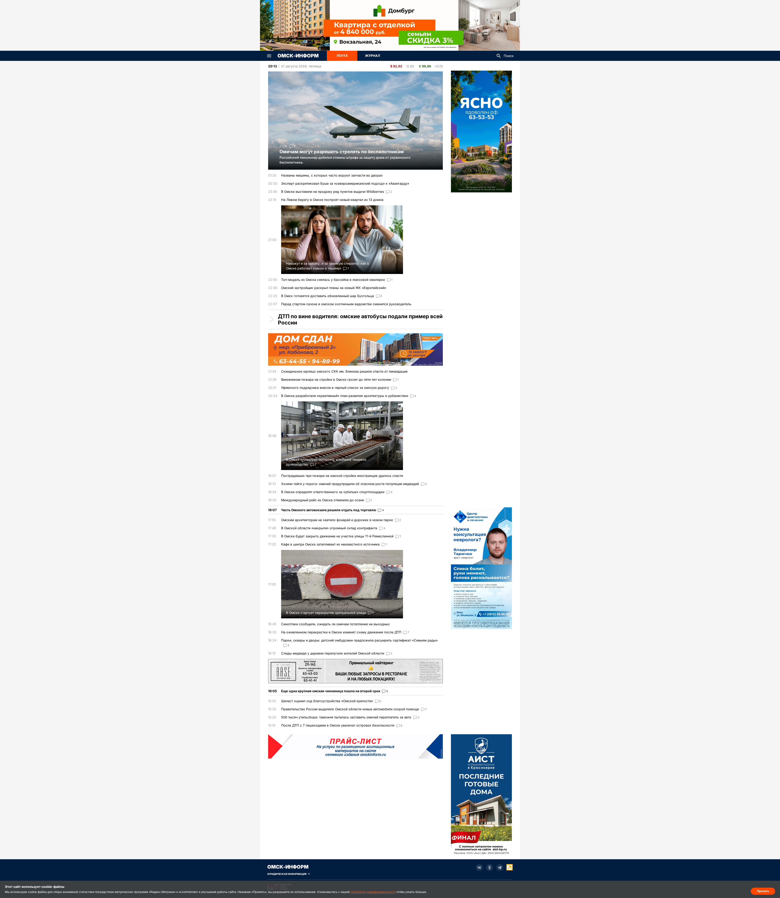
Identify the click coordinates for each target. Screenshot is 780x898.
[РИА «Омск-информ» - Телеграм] (499, 867)
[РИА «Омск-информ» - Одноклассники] (489, 867)
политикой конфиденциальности (372, 892)
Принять (763, 891)
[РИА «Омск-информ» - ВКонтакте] (479, 867)
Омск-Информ (298, 56)
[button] (269, 56)
